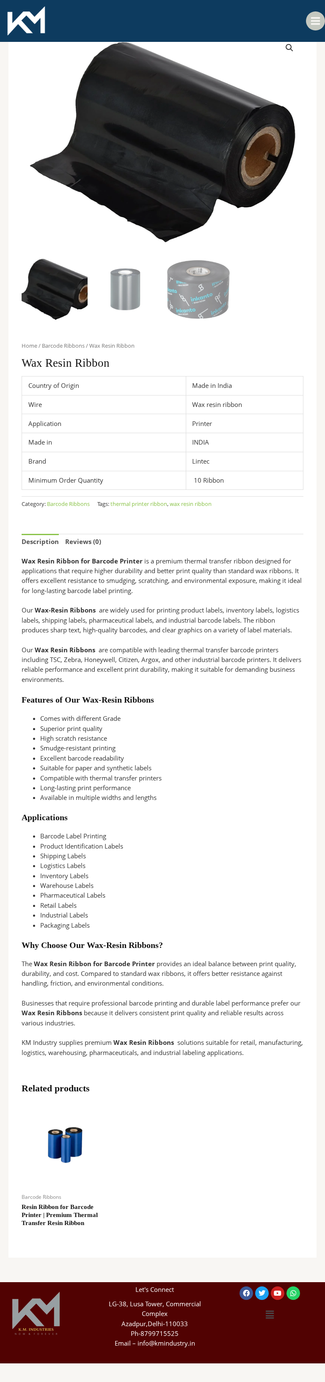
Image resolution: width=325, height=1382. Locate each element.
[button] (289, 47)
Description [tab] (40, 541)
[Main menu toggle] (315, 20)
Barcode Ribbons (63, 345)
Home (29, 345)
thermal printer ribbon (138, 504)
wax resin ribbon (191, 504)
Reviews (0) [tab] (83, 541)
